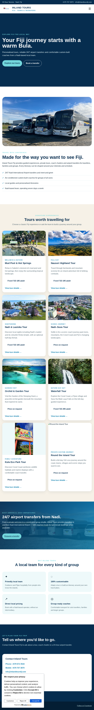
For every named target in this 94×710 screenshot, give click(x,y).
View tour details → (13, 288)
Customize (10, 701)
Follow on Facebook (84, 706)
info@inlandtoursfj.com (83, 2)
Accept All (35, 701)
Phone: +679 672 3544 (15, 664)
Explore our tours (12, 63)
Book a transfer (32, 63)
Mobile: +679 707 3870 (15, 668)
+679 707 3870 (68, 2)
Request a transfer (11, 536)
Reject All (23, 701)
